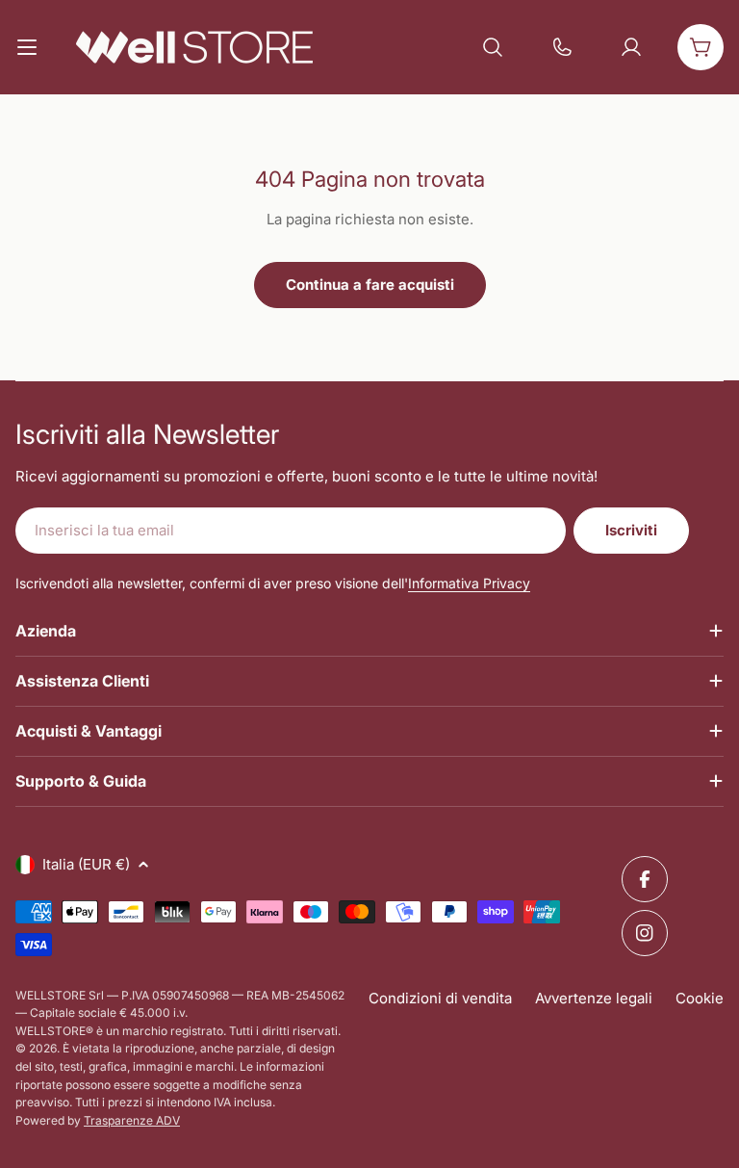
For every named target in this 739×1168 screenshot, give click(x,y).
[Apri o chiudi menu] (26, 47)
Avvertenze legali (593, 998)
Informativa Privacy (469, 583)
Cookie (699, 998)
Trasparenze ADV (132, 1120)
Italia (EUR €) (86, 864)
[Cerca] (493, 47)
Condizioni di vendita (440, 998)
